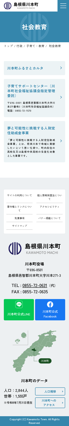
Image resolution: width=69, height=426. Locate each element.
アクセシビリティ (50, 206)
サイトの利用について (19, 195)
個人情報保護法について (49, 197)
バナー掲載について (49, 218)
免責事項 (20, 218)
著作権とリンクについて (19, 208)
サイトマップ (19, 226)
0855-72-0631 (34, 285)
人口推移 (50, 391)
